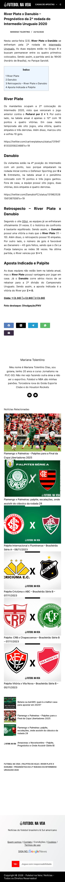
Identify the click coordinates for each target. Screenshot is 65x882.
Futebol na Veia (12, 764)
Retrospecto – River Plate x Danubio (26, 83)
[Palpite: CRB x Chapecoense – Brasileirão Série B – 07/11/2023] (32, 616)
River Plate (12, 75)
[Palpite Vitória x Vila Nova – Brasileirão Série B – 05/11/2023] (32, 662)
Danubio (11, 79)
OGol (25, 221)
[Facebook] (9, 325)
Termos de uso (32, 845)
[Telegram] (33, 325)
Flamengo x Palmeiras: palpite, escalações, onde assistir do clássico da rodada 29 (38, 730)
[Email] (9, 333)
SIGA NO (23, 851)
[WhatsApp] (45, 325)
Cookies (51, 842)
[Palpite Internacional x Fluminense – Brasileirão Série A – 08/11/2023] (32, 524)
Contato (27, 842)
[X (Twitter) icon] (29, 395)
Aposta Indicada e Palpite (21, 87)
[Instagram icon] (35, 395)
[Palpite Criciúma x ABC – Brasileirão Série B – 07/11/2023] (32, 570)
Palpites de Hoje (30, 764)
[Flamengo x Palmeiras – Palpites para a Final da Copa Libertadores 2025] (32, 432)
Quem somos (14, 842)
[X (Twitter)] (21, 325)
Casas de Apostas (44, 4)
